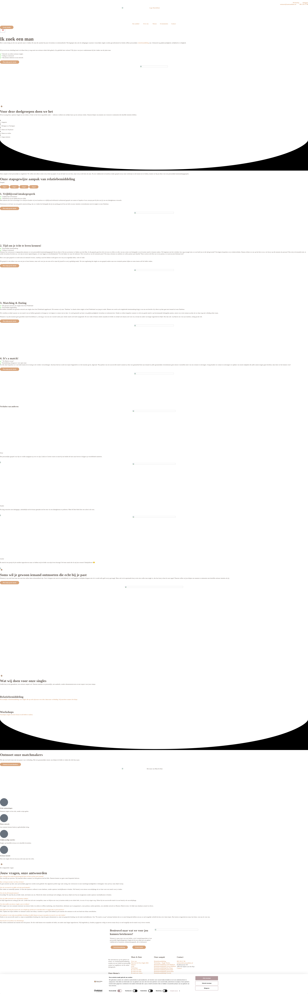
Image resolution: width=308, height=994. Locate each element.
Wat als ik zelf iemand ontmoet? (9, 893)
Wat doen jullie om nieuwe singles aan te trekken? (14, 904)
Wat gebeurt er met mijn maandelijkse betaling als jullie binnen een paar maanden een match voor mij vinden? (32, 915)
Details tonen (174, 991)
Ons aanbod (135, 24)
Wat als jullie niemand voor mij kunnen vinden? (14, 898)
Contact (173, 24)
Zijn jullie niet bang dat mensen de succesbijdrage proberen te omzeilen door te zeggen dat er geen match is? (32, 909)
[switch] (135, 991)
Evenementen (164, 24)
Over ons (146, 24)
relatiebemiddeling (143, 43)
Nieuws (155, 24)
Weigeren (206, 988)
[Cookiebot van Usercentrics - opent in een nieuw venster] (98, 991)
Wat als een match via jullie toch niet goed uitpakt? (15, 887)
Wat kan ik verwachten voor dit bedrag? (12, 920)
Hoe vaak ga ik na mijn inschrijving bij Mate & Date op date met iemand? (22, 876)
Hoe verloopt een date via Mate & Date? (12, 882)
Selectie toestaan (207, 983)
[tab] (4, 186)
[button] (154, 876)
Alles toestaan (207, 978)
